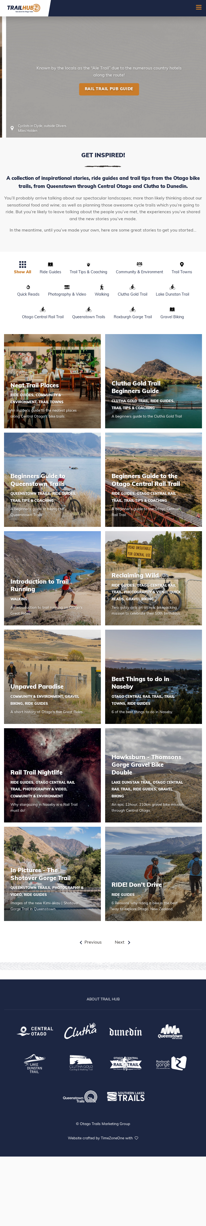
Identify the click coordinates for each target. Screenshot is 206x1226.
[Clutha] (80, 1031)
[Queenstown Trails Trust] (80, 1096)
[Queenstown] (171, 1031)
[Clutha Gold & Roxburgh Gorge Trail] (80, 1063)
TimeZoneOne (113, 1138)
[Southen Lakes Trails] (126, 1096)
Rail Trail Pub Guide (103, 122)
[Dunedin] (126, 1031)
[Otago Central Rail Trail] (126, 1063)
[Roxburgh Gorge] (171, 1063)
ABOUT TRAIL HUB (103, 999)
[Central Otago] (34, 1031)
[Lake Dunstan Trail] (34, 1063)
